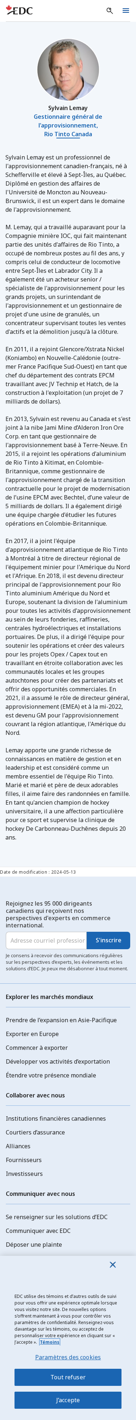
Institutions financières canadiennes (56, 1118)
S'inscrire (108, 940)
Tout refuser (68, 1377)
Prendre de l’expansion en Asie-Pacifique (61, 1020)
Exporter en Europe (32, 1034)
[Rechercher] (110, 11)
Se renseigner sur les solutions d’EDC (57, 1217)
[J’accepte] (112, 1264)
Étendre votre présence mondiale (51, 1075)
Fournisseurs (24, 1160)
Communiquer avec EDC (38, 1231)
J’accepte (68, 1400)
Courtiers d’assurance (35, 1132)
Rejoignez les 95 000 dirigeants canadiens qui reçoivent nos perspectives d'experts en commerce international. (58, 914)
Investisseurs (24, 1174)
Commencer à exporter (37, 1048)
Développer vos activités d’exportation (58, 1061)
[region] (68, 1338)
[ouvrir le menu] (125, 11)
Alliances (18, 1146)
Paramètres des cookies (68, 1357)
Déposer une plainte (34, 1245)
